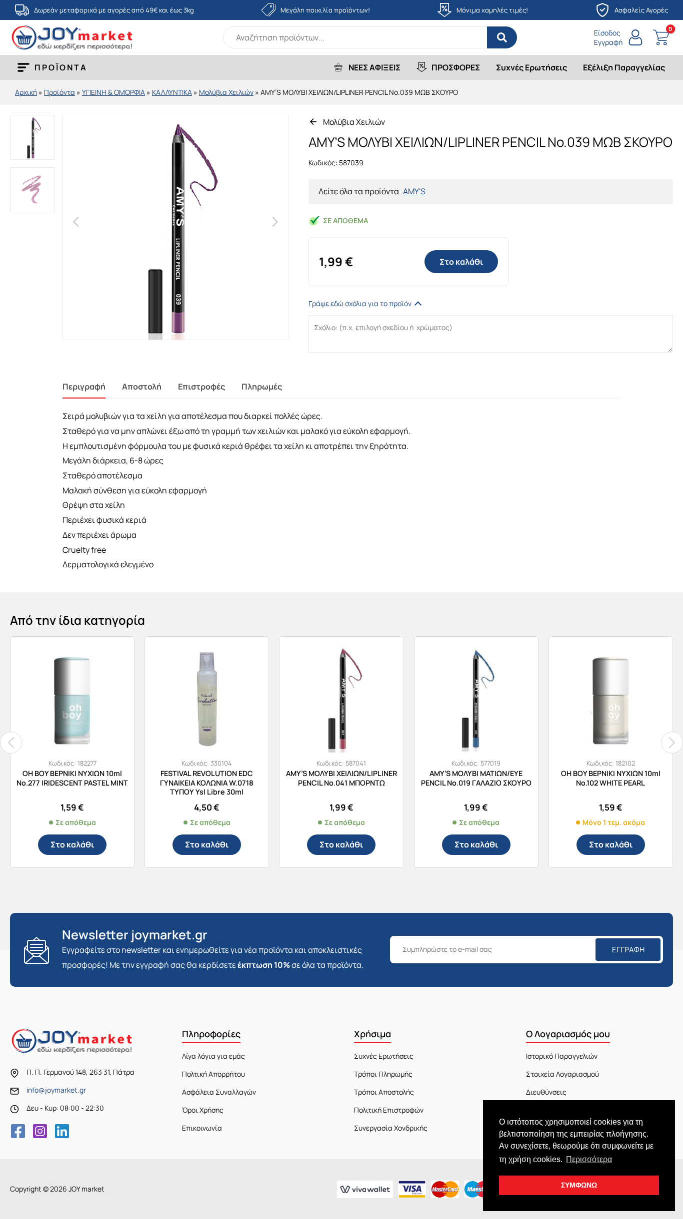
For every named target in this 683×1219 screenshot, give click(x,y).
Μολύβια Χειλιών (226, 92)
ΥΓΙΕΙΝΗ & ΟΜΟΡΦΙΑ (113, 92)
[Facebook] (18, 1131)
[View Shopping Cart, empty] (660, 37)
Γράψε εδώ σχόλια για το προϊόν (360, 303)
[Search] (502, 37)
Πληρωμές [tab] (262, 386)
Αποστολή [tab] (142, 386)
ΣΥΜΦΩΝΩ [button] (579, 1185)
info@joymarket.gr (56, 1090)
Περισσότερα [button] (589, 1159)
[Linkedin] (62, 1131)
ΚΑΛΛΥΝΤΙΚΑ (172, 92)
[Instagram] (40, 1131)
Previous (76, 221)
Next (275, 221)
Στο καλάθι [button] (72, 844)
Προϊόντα (59, 92)
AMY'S (414, 191)
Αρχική (26, 92)
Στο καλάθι (461, 261)
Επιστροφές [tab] (201, 386)
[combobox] (370, 37)
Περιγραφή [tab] (84, 386)
